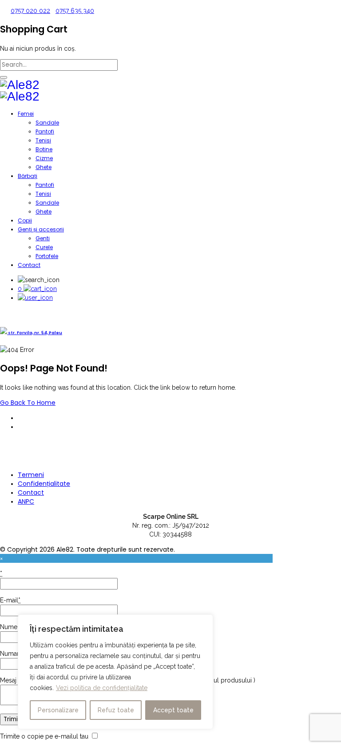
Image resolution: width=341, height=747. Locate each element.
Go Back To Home (28, 402)
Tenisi (43, 140)
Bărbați (27, 176)
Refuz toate (116, 710)
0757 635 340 (75, 10)
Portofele (47, 256)
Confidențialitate (44, 483)
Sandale (47, 122)
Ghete (44, 167)
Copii (25, 220)
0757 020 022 (30, 10)
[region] (115, 671)
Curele (44, 247)
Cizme (44, 158)
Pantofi (45, 131)
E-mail (10, 600)
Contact (29, 265)
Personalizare (58, 710)
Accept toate (173, 710)
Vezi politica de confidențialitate (101, 687)
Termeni (31, 474)
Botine (44, 149)
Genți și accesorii (41, 229)
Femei (26, 113)
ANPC (26, 501)
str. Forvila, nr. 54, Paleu (34, 332)
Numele (11, 626)
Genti (43, 238)
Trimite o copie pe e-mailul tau (44, 736)
